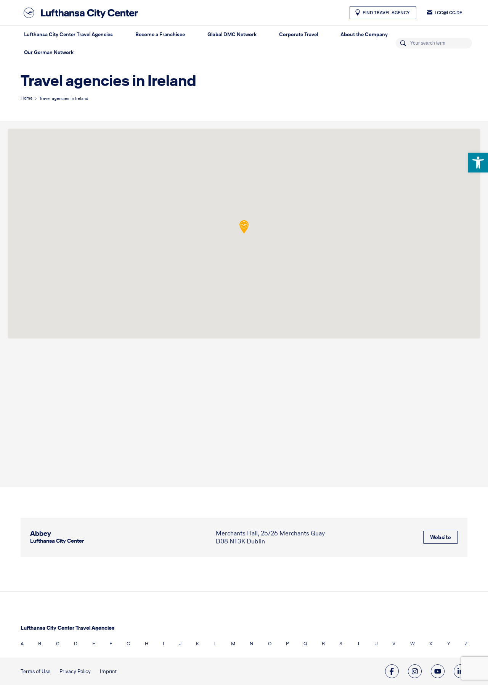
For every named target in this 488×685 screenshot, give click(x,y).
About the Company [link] (364, 34)
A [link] (22, 643)
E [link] (93, 643)
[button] (244, 227)
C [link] (57, 643)
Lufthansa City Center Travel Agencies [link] (68, 34)
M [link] (233, 643)
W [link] (412, 643)
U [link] (376, 643)
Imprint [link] (108, 671)
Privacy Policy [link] (75, 671)
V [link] (393, 643)
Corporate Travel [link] (298, 34)
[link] (478, 162)
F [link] (110, 643)
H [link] (146, 643)
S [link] (340, 643)
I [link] (163, 643)
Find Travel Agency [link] (386, 13)
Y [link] (448, 643)
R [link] (323, 643)
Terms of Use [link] (35, 671)
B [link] (39, 643)
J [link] (180, 643)
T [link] (358, 643)
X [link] (430, 643)
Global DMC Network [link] (232, 34)
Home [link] (26, 98)
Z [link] (466, 643)
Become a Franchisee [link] (160, 34)
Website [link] (440, 537)
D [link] (75, 643)
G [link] (128, 643)
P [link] (287, 643)
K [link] (197, 643)
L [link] (215, 643)
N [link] (251, 643)
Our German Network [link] (49, 52)
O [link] (269, 643)
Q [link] (305, 643)
